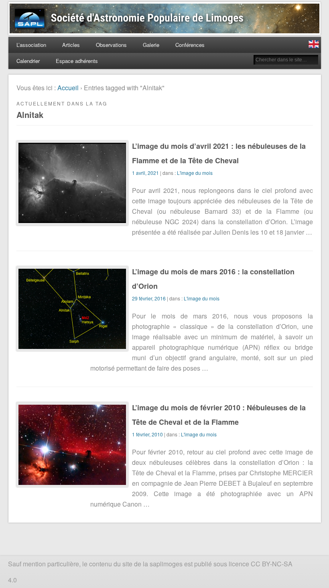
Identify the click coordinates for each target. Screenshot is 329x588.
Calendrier (28, 61)
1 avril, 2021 (145, 172)
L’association (31, 45)
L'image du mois (195, 172)
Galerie (151, 45)
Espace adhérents (77, 61)
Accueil (68, 87)
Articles (71, 45)
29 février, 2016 (149, 298)
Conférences (190, 45)
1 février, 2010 (147, 434)
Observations (111, 45)
